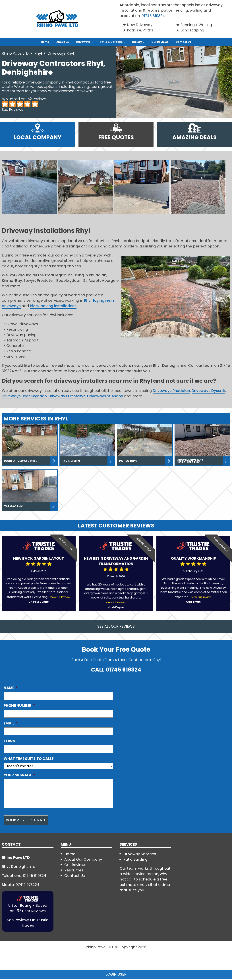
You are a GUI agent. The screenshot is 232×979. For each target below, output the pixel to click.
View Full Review (60, 597)
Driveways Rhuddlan (171, 390)
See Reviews (12, 109)
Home (45, 42)
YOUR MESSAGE (19, 775)
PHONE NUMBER (19, 705)
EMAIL (11, 723)
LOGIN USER (116, 974)
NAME (11, 687)
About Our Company (83, 859)
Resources (73, 870)
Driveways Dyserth (208, 390)
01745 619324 (153, 15)
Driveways (83, 42)
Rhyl (38, 53)
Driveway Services (139, 853)
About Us (62, 42)
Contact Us (183, 42)
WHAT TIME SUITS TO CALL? (29, 758)
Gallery (137, 42)
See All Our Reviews (116, 626)
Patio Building (135, 859)
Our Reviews (159, 42)
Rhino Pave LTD (15, 53)
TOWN (9, 741)
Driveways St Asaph (105, 396)
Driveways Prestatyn (67, 396)
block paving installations (53, 305)
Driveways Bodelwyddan (24, 396)
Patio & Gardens (111, 42)
